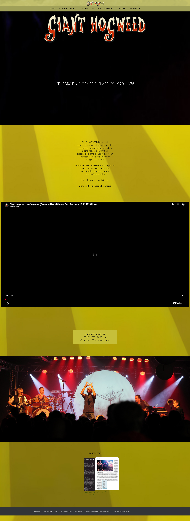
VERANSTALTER (110, 8)
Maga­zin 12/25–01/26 (89, 493)
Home (52, 8)
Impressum (37, 512)
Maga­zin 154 (104, 492)
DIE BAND (62, 8)
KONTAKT (122, 8)
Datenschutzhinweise (50, 512)
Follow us (134, 8)
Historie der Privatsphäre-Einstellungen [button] (98, 512)
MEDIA (84, 8)
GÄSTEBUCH (96, 8)
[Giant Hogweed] (95, 4)
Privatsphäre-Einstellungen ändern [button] (71, 512)
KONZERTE (74, 8)
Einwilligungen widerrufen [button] (122, 512)
